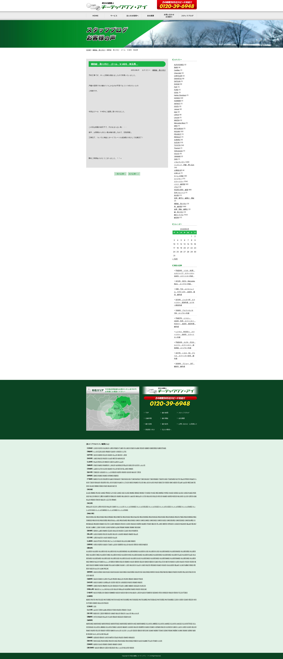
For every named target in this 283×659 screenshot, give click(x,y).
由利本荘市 (121, 458)
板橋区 (132, 493)
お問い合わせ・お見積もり (188, 424)
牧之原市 (186, 572)
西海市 (102, 637)
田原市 (92, 565)
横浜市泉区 (126, 517)
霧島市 (102, 648)
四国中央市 (127, 617)
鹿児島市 (112, 648)
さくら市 (109, 472)
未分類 (176, 195)
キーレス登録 (178, 176)
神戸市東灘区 (169, 599)
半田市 (187, 562)
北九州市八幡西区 (152, 623)
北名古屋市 (170, 565)
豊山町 (177, 565)
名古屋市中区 (103, 551)
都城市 (115, 644)
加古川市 (101, 603)
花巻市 (110, 455)
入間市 (110, 413)
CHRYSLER (178, 76)
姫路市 (88, 599)
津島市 (191, 565)
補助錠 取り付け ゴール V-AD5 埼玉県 (114, 64)
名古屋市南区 (185, 558)
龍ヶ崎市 (125, 469)
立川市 (186, 496)
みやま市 (118, 630)
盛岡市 (100, 455)
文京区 (127, 493)
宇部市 (114, 610)
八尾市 (139, 592)
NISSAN (177, 131)
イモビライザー (179, 162)
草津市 (126, 579)
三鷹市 (101, 496)
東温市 (100, 617)
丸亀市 (113, 613)
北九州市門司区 (187, 623)
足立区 (88, 493)
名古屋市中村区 (116, 555)
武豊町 (117, 565)
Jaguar (176, 109)
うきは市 (129, 630)
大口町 (182, 565)
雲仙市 (116, 637)
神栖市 (131, 469)
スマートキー (178, 181)
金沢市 (100, 537)
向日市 (110, 586)
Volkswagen (178, 151)
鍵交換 (176, 217)
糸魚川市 (116, 531)
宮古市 (105, 455)
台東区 (103, 493)
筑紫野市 (142, 627)
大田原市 (102, 472)
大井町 (108, 527)
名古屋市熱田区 (165, 551)
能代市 (100, 458)
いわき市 (142, 465)
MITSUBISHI (178, 128)
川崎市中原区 (161, 520)
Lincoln (176, 117)
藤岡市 (116, 475)
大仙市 (110, 458)
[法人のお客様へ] (132, 15)
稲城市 (165, 496)
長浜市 (95, 579)
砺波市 (126, 534)
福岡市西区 (123, 623)
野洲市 (115, 579)
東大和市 (180, 496)
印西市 (167, 482)
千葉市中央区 (163, 479)
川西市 (181, 599)
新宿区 (142, 493)
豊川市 (122, 562)
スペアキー (178, 179)
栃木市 (134, 472)
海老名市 (134, 524)
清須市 (164, 565)
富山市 (136, 534)
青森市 (108, 451)
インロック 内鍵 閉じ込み (184, 165)
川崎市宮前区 (180, 520)
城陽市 (131, 586)
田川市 (98, 630)
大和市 (128, 524)
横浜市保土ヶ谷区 (114, 520)
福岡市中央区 (132, 623)
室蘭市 (147, 448)
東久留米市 (125, 496)
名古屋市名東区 (137, 555)
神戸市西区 (160, 599)
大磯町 (93, 527)
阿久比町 (112, 565)
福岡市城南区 (141, 623)
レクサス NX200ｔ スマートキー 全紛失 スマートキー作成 (184, 334)
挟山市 (109, 506)
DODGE (177, 84)
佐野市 (119, 472)
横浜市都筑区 (188, 517)
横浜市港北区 (153, 517)
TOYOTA (177, 145)
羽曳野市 (149, 592)
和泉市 (171, 592)
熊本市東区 (121, 641)
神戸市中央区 (115, 599)
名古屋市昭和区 (122, 551)
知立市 (97, 562)
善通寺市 (107, 613)
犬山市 (138, 565)
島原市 (121, 637)
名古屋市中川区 (143, 551)
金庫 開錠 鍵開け (181, 209)
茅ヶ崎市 (159, 524)
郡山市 (125, 465)
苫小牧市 (127, 448)
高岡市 (100, 534)
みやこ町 (96, 634)
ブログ (176, 187)
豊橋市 (127, 562)
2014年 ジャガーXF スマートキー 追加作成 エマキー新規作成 (184, 302)
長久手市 (162, 562)
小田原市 (177, 524)
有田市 (138, 589)
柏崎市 (105, 531)
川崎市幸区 (153, 520)
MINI (176, 126)
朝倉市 (88, 630)
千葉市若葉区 (154, 479)
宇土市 (150, 641)
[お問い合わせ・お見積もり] (169, 15)
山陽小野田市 (107, 610)
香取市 (101, 486)
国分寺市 (150, 496)
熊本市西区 (104, 641)
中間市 (108, 630)
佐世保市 (96, 637)
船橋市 (95, 479)
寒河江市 (101, 462)
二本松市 (112, 465)
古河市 (105, 469)
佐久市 (126, 544)
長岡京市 (116, 586)
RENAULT (177, 137)
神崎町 (97, 486)
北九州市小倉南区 (164, 623)
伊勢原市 (171, 524)
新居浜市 (120, 617)
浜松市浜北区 (114, 572)
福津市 (93, 630)
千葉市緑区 (171, 479)
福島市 (100, 465)
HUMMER (177, 101)
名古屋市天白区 (125, 558)
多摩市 (170, 496)
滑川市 (105, 534)
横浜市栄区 (161, 517)
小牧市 (143, 565)
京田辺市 (137, 586)
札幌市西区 (153, 448)
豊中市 (127, 592)
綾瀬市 (144, 524)
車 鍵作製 (178, 206)
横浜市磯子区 (118, 517)
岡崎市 (92, 562)
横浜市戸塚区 (179, 517)
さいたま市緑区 (187, 506)
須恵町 (190, 630)
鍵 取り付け (178, 212)
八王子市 (108, 500)
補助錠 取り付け (159, 70)
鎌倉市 (102, 524)
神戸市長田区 (134, 599)
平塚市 (149, 524)
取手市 (120, 469)
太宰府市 (169, 627)
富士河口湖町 (126, 541)
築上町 (106, 634)
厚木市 (123, 524)
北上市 (115, 455)
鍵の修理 (165, 413)
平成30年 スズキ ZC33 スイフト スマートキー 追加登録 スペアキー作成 (185, 345)
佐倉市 (111, 479)
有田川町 (144, 589)
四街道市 (117, 479)
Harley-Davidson (180, 95)
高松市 (123, 613)
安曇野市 (120, 544)
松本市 (131, 544)
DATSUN (177, 81)
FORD (176, 90)
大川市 (124, 630)
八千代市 (126, 482)
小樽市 (111, 448)
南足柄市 (183, 524)
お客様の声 (178, 170)
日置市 (107, 648)
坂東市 (110, 469)
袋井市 (92, 575)
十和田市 (118, 451)
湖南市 (136, 579)
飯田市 (145, 544)
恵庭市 (116, 448)
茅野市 (136, 544)
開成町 (122, 527)
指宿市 (132, 648)
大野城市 (158, 627)
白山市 (115, 537)
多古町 (92, 486)
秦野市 (165, 524)
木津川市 (143, 586)
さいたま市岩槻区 (130, 506)
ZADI (176, 159)
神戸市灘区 (107, 599)
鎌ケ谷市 (147, 482)
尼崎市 (95, 603)
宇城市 (155, 641)
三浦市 (112, 524)
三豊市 (102, 613)
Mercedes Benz (179, 123)
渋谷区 (171, 493)
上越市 (100, 531)
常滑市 (192, 562)
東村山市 (139, 496)
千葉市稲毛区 (135, 479)
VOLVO (176, 154)
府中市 (160, 496)
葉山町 (189, 524)
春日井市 (133, 565)
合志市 (140, 641)
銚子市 (115, 486)
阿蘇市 (136, 641)
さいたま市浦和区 (101, 510)
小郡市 (184, 627)
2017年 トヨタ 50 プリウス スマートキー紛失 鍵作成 (184, 355)
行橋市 (174, 627)
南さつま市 (119, 648)
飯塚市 (125, 627)
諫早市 (111, 637)
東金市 (192, 479)
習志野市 (106, 479)
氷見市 (95, 534)
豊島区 (137, 493)
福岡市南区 (97, 623)
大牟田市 (131, 627)
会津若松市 (119, 465)
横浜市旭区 (100, 517)
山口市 (95, 610)
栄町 (171, 482)
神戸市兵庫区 (125, 599)
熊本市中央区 (113, 641)
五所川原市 (101, 451)
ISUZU (176, 106)
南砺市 (131, 534)
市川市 (100, 479)
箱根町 (127, 527)
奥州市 (120, 455)
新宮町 (90, 634)
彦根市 (100, 579)
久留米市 (119, 627)
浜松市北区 (106, 572)
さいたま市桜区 (112, 510)
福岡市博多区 (106, 623)
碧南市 (147, 562)
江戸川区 (113, 493)
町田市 (175, 496)
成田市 (175, 482)
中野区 (166, 493)
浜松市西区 (130, 572)
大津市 (105, 579)
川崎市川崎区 (144, 520)
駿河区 (166, 572)
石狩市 (100, 448)
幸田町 (101, 565)
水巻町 (180, 630)
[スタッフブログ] (187, 15)
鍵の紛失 (165, 424)
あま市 (97, 568)
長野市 (100, 544)
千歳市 (121, 448)
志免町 (151, 630)
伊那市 (141, 544)
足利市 (129, 472)
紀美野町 (128, 589)
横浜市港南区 (144, 517)
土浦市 (95, 469)
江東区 (119, 493)
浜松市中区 (138, 572)
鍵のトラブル (178, 215)
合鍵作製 (148, 418)
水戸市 (100, 469)
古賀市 (189, 627)
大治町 (101, 568)
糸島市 (147, 627)
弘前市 (113, 451)
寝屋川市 (101, 592)
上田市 (115, 544)
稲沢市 (148, 565)
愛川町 (194, 524)
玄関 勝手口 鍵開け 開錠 (184, 198)
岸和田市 (165, 592)
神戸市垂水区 (152, 599)
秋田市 (105, 458)
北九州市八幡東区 (99, 627)
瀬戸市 (167, 562)
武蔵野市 (107, 496)
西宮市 (191, 599)
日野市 (191, 496)
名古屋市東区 (145, 558)
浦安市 (131, 482)
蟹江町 (106, 568)
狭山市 (116, 408)
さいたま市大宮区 (165, 506)
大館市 (95, 458)
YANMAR (177, 156)
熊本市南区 (129, 641)
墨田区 (108, 493)
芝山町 (180, 482)
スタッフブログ (184, 413)
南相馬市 (106, 465)
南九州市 (126, 648)
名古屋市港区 (157, 555)
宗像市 (152, 627)
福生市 (103, 500)
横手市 (115, 458)
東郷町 (97, 565)
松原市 (144, 592)
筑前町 (185, 630)
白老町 (137, 448)
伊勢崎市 (111, 475)
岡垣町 (170, 630)
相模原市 (118, 524)
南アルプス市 (112, 541)
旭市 (105, 486)
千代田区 (147, 493)
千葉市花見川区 (126, 479)
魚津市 (110, 534)
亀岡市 (105, 586)
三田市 (176, 599)
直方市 (194, 627)
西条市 (115, 617)
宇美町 (161, 630)
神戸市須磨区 (143, 599)
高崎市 (95, 475)
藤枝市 (170, 572)
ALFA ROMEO (179, 65)
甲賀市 (141, 579)
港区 (157, 493)
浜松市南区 (146, 572)
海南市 (133, 589)
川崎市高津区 (170, 520)
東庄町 (110, 486)
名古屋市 (89, 551)
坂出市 (118, 613)
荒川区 (98, 493)
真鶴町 (132, 527)
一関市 (125, 455)
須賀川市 (131, 465)
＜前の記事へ (120, 174)
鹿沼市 (114, 472)
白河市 (137, 465)
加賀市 (110, 537)
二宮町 (98, 527)
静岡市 (152, 572)
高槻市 (107, 592)
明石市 (106, 603)
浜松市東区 (123, 572)
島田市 (175, 572)
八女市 (179, 627)
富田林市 (155, 592)
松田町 (113, 527)
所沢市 (120, 415)
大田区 (186, 493)
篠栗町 (175, 630)
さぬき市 (128, 613)
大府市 (177, 562)
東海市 (172, 562)
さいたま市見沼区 (142, 506)
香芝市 (118, 582)
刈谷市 (132, 562)
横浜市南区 (131, 520)
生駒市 (100, 582)
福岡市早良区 (115, 623)
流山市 (183, 479)
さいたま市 (120, 506)
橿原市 (140, 582)
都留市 (133, 541)
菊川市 (191, 572)
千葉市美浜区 (144, 479)
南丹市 (100, 586)
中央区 (153, 493)
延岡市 (95, 644)
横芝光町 (191, 482)
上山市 (121, 462)
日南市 (120, 644)
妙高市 (121, 531)
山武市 (185, 482)
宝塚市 (186, 599)
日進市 (156, 562)
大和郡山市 (106, 582)
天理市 (113, 582)
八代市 (160, 641)
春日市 (136, 627)
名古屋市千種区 (95, 555)
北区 (123, 493)
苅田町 (165, 630)
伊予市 (95, 617)
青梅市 (114, 500)
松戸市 (178, 479)
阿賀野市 (135, 531)
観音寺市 (96, 613)
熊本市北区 (97, 641)
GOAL (176, 92)
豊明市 (137, 562)
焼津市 (180, 572)
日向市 (100, 644)
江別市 (95, 448)
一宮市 (127, 565)
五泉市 (110, 531)
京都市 (95, 586)
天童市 (111, 462)
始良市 (97, 648)
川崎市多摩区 (189, 520)
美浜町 (122, 565)
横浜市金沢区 (135, 517)
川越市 (123, 402)
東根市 (107, 462)
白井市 (152, 482)
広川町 (101, 634)
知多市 (182, 562)
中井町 (103, 527)
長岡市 (95, 531)
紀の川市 (110, 589)
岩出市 (116, 589)
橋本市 (97, 589)
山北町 (117, 527)
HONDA (177, 98)
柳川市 (163, 627)
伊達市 (132, 448)
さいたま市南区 (123, 510)
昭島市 (93, 500)
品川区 (181, 493)
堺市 (160, 592)
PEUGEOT (177, 134)
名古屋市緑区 (97, 558)
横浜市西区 (103, 520)
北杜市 (95, 541)
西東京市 (113, 496)
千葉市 (92, 482)
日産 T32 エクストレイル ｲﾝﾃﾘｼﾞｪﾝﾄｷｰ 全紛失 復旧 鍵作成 (184, 291)
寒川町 (88, 527)
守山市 (110, 579)
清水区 (157, 572)
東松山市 (89, 506)
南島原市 (132, 637)
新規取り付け (150, 429)
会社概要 (182, 418)
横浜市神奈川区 (91, 517)
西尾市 (113, 562)
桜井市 (130, 582)
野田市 (187, 479)
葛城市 (135, 582)
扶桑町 (186, 565)
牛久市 (115, 469)
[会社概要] (151, 15)
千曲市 (110, 544)
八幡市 (126, 586)
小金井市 (132, 496)
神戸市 (93, 599)
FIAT (175, 87)
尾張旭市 (154, 565)
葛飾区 (93, 493)
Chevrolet (177, 73)
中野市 (95, 544)
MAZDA (177, 120)
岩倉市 (159, 565)
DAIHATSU (178, 78)
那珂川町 (145, 630)
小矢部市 (120, 534)
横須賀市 (97, 524)
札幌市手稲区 (162, 448)
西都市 (105, 644)
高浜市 (142, 562)
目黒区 (176, 493)
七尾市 (95, 537)
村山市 (95, 462)
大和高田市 (124, 582)
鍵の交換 (148, 424)
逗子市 (107, 524)
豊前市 (140, 630)
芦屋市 (90, 603)
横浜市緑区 (123, 520)
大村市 (107, 637)
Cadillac (177, 70)
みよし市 (107, 562)
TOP (147, 413)
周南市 (124, 610)
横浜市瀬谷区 (170, 517)
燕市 (130, 531)
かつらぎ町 (103, 589)
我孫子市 (161, 482)
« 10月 (175, 259)
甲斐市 (100, 541)
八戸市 (124, 451)
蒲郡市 (117, 562)
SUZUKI (177, 142)
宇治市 (121, 586)
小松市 (105, 537)
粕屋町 (156, 630)
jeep (175, 112)
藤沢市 (154, 524)
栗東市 (131, 579)
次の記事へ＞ (134, 174)
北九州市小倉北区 (176, 623)
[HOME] (95, 15)
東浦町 (106, 565)
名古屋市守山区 (177, 555)
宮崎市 (110, 644)
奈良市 (95, 582)
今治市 (110, 617)
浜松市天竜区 (97, 572)
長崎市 (126, 637)
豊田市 (151, 562)
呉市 (94, 606)
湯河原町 (138, 527)
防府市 (119, 610)
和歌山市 (121, 589)
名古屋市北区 (106, 558)
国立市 (155, 496)
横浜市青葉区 (109, 517)
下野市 (139, 472)
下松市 (129, 610)
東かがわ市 (135, 613)
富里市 (115, 482)
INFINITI (177, 104)
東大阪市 (133, 592)
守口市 (180, 592)
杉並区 (190, 493)
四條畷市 (112, 592)
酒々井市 (110, 482)
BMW (176, 67)
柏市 (156, 482)
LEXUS (176, 115)
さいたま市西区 (176, 506)
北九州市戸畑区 (111, 627)
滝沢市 (95, 455)
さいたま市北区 (154, 506)
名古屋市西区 (185, 551)
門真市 (185, 592)
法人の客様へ (166, 429)
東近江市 (120, 579)
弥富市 (92, 568)
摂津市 (176, 592)
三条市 (126, 531)
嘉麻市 (113, 630)
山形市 (116, 462)
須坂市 (105, 544)
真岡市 (124, 472)
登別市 (142, 448)
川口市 (95, 506)
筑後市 (103, 630)
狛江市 (92, 496)
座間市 (139, 524)
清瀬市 (119, 496)
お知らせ (177, 173)
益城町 (145, 641)
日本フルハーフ (179, 192)
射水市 (115, 534)
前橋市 (100, 475)
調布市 (97, 496)
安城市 (101, 562)
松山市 (105, 617)
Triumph (177, 148)
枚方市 (95, 592)
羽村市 (98, 500)
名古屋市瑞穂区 (165, 558)
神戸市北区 (99, 599)
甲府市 (105, 541)
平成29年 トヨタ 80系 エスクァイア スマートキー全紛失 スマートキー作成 (184, 273)
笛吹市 (119, 541)
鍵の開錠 (165, 418)
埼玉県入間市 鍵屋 (181, 190)
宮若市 (135, 630)
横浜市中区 (96, 520)
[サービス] (114, 15)
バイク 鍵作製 (179, 184)
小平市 (144, 496)
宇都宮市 (96, 472)
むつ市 (95, 451)
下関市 (100, 610)
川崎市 (138, 520)
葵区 (161, 572)
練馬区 (161, 493)
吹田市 (118, 592)
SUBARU (177, 140)
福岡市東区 (89, 623)
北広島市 (106, 448)
